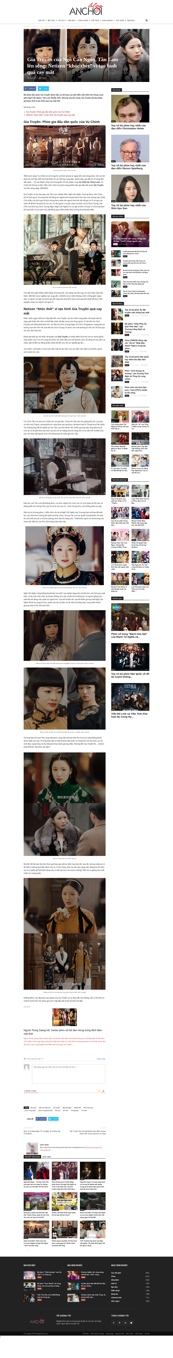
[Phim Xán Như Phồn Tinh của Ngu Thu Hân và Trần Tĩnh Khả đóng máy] (116, 284)
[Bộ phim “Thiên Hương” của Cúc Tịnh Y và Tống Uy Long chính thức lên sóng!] (29, 1275)
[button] (146, 20)
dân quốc (33, 1107)
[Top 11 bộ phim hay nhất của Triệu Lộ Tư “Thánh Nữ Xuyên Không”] (120, 491)
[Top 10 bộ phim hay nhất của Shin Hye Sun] (130, 188)
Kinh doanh (107, 20)
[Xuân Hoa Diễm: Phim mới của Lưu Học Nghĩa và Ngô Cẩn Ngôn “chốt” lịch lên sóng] (36, 1229)
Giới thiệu (86, 1334)
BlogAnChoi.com (62, 1321)
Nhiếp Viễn (77, 1107)
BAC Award (139, 1334)
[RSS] (125, 1322)
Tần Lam (57, 1110)
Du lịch (61, 20)
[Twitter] (131, 1322)
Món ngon (55, 1209)
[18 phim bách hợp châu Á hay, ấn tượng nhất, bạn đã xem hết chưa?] (116, 263)
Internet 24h (116, 1297)
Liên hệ (147, 1334)
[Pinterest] (119, 1322)
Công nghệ (83, 20)
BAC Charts (129, 1334)
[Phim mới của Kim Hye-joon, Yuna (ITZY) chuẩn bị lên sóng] (117, 392)
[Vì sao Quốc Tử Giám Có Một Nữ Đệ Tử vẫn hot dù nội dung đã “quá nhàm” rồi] (120, 460)
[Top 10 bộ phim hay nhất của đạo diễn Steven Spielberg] (130, 148)
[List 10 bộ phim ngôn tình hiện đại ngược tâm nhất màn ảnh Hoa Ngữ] (120, 557)
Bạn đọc (131, 20)
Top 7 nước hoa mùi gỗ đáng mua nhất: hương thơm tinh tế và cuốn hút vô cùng (87, 1132)
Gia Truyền (56, 1107)
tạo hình (65, 1110)
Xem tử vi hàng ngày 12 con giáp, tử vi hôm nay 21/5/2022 (42, 1132)
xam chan (44, 1144)
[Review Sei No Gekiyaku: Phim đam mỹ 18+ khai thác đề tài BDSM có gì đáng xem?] (116, 272)
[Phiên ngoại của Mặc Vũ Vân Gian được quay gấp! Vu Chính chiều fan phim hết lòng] (64, 1229)
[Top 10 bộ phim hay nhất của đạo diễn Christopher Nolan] (130, 108)
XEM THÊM (46, 1157)
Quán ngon (27, 1209)
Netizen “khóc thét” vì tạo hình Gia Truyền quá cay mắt (50, 115)
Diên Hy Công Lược (45, 1107)
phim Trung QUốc (30, 1110)
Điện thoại (115, 1290)
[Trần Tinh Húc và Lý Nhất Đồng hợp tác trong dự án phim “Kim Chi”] (29, 1298)
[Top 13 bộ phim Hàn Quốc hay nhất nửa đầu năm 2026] (117, 361)
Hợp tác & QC (119, 1334)
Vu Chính (84, 1110)
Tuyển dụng (109, 1334)
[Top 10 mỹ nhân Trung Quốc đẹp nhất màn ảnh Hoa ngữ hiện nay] (120, 513)
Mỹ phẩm (115, 1280)
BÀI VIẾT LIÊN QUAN (32, 1157)
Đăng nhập (101, 1059)
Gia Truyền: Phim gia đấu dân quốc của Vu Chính (48, 112)
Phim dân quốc (88, 1107)
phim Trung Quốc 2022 (45, 1110)
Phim (35, 54)
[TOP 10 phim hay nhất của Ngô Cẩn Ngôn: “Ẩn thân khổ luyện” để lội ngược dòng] (93, 1229)
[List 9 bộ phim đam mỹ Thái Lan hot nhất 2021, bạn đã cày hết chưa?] (140, 579)
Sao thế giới (27, 1179)
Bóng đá (114, 1294)
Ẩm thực (51, 20)
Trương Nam (75, 1110)
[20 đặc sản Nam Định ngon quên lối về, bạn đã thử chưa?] (64, 1201)
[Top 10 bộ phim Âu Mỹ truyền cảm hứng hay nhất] (117, 314)
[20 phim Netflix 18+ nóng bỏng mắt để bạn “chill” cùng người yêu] (132, 234)
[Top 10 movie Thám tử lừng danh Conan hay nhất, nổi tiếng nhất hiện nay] (116, 293)
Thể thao (95, 20)
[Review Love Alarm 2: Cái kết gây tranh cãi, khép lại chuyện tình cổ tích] (120, 579)
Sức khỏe (120, 20)
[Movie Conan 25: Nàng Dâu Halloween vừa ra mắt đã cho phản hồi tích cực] (140, 460)
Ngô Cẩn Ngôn (67, 1107)
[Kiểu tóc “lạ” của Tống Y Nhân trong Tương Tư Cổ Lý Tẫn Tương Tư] (140, 416)
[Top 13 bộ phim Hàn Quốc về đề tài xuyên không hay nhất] (130, 657)
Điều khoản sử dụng (97, 1334)
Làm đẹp (71, 20)
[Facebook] (113, 1322)
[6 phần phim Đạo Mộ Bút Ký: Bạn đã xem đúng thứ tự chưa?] (116, 253)
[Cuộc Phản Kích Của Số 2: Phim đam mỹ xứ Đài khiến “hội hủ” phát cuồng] (140, 491)
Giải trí (41, 20)
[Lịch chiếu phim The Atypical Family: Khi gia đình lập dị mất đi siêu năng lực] (120, 416)
